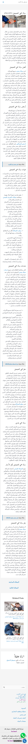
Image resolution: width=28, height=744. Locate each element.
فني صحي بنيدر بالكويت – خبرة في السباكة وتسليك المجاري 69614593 (15, 638)
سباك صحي (19, 71)
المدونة (16, 616)
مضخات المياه (21, 721)
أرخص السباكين (21, 144)
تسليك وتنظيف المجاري (10, 616)
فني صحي (21, 618)
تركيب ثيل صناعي (21, 701)
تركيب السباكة (17, 230)
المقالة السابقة (14, 582)
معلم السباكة (19, 404)
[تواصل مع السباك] (25, 741)
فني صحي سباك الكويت (22, 2)
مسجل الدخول (10, 660)
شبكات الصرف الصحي (9, 197)
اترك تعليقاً (21, 616)
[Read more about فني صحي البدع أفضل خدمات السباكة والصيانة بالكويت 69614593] (14, 606)
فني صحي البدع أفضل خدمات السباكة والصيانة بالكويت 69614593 (15, 614)
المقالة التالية (14, 588)
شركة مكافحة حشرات (20, 698)
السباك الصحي (18, 468)
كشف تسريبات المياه (19, 718)
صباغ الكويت (22, 700)
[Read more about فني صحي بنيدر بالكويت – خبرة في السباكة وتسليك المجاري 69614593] (14, 629)
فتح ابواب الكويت (21, 694)
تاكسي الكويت (22, 696)
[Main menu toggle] (3, 2)
